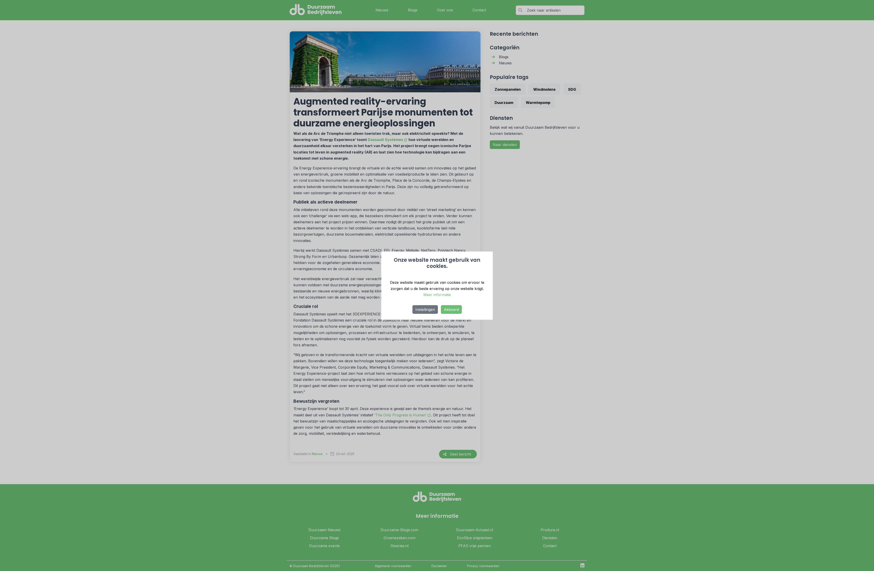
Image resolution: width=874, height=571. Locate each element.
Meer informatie (437, 294)
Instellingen (425, 309)
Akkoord (451, 309)
